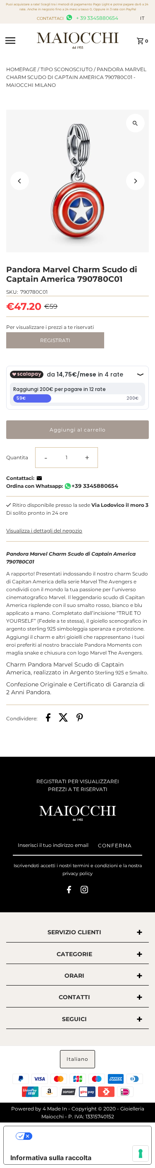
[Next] (135, 181)
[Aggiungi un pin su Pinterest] (79, 718)
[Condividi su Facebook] (48, 718)
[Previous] (19, 181)
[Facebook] (69, 891)
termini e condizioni (95, 865)
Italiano (77, 1059)
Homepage (21, 69)
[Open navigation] (18, 40)
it (142, 18)
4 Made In (55, 1109)
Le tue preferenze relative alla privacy (86, 1136)
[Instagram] (84, 891)
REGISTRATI (55, 340)
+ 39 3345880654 (96, 18)
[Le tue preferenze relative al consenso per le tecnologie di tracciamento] (140, 1153)
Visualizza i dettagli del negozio (44, 531)
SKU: (12, 292)
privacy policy (77, 873)
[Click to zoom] (135, 123)
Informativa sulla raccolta (50, 1158)
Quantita (17, 457)
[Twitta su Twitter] (63, 718)
